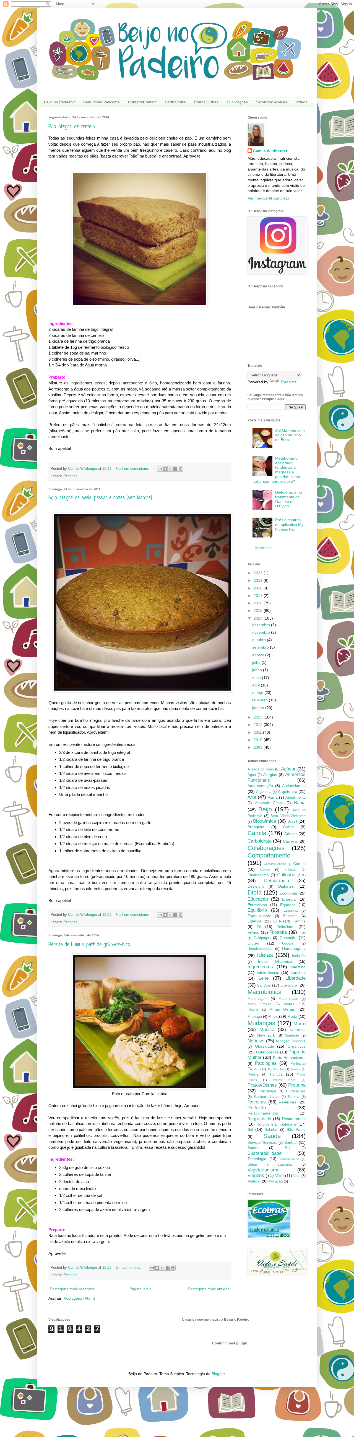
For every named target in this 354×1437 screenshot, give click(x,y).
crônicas (290, 869)
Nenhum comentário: (133, 469)
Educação (258, 899)
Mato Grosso (259, 1004)
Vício (279, 1175)
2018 (259, 588)
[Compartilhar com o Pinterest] (180, 469)
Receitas (70, 476)
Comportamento (269, 855)
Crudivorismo (258, 875)
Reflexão (257, 1107)
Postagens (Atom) (79, 1298)
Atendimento (295, 797)
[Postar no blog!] (165, 469)
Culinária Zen (291, 874)
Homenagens (294, 948)
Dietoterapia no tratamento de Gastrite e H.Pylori (288, 499)
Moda (292, 1016)
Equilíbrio (257, 910)
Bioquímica (264, 821)
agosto (258, 655)
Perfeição (298, 1064)
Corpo (265, 870)
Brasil (292, 821)
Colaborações (266, 848)
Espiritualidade (259, 916)
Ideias (265, 954)
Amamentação (260, 785)
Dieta (255, 892)
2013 (259, 717)
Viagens (256, 1175)
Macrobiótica (265, 991)
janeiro (258, 708)
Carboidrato (260, 841)
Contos (299, 863)
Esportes (290, 916)
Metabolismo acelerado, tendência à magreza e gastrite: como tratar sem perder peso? (276, 470)
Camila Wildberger (270, 151)
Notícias (256, 1040)
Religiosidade (259, 1118)
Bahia (300, 802)
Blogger (218, 1374)
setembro (261, 647)
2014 (259, 618)
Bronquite (256, 827)
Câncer (290, 834)
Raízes (293, 1097)
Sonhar (290, 1142)
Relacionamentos (263, 1113)
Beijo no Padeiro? (59, 102)
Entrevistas (257, 905)
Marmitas (263, 548)
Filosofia (278, 932)
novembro (261, 632)
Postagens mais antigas (209, 1289)
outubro (259, 640)
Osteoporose (267, 1052)
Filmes (253, 932)
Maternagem (257, 999)
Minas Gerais (282, 1009)
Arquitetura (287, 791)
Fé (259, 926)
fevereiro (260, 700)
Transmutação (289, 1159)
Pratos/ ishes (284, 1080)
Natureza (298, 1029)
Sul (287, 1148)
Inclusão (299, 956)
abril (256, 685)
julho (257, 662)
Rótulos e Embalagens (276, 1124)
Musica (266, 1029)
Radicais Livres (267, 1097)
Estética (254, 921)
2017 (259, 595)
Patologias (266, 1063)
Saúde (272, 1135)
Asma (273, 797)
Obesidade (264, 1046)
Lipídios (264, 985)
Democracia (276, 880)
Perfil (257, 1069)
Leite (264, 978)
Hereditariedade (260, 949)
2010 (259, 740)
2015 (259, 610)
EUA (277, 921)
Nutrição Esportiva (291, 1041)
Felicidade (286, 926)
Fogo (302, 932)
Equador (287, 905)
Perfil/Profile (175, 102)
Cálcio (288, 827)
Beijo (265, 809)
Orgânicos (297, 1046)
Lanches (298, 972)
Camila (257, 833)
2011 (258, 732)
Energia (289, 899)
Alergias (270, 774)
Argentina (263, 792)
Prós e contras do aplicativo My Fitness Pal (289, 524)
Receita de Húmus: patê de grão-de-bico (89, 945)
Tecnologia (257, 1159)
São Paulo (296, 1129)
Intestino (298, 967)
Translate (288, 382)
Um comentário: (129, 1268)
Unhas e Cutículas (270, 1164)
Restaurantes (294, 1118)
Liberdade (295, 978)
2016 (259, 603)
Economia (288, 893)
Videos (301, 102)
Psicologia (267, 1091)
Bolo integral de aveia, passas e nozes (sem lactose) (100, 498)
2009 (259, 747)
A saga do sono (261, 769)
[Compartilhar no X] (170, 469)
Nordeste (292, 1035)
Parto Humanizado (289, 1057)
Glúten (253, 943)
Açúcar (288, 769)
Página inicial (140, 1289)
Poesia (253, 1074)
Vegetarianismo (263, 1170)
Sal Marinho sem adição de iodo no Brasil (290, 435)
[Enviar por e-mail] (159, 469)
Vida (296, 1176)
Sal (250, 1129)
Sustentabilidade (265, 1153)
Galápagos (262, 938)
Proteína (297, 1085)
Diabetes (286, 886)
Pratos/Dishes (206, 102)
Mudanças (261, 1023)
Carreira (290, 841)
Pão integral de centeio (71, 127)
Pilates (295, 1069)
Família (299, 921)
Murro (299, 1023)
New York (266, 1035)
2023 (259, 573)
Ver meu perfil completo (268, 198)
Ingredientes (260, 966)
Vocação (276, 1181)
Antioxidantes (294, 785)
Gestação (288, 937)
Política (276, 1074)
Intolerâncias (268, 972)
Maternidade (288, 999)
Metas (288, 1004)
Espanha (290, 910)
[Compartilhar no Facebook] (175, 469)
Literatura (288, 985)
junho (257, 670)
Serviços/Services (271, 102)
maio (257, 677)
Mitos (273, 1016)
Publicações (237, 102)
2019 (259, 580)
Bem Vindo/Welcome (101, 102)
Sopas (253, 1148)
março (258, 692)
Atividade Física (269, 803)
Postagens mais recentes (72, 1289)
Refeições (287, 1102)
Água (252, 775)
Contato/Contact (142, 102)
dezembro (261, 625)
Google (287, 943)
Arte (252, 797)
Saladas (271, 1130)
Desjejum (256, 886)
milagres (253, 1009)
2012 (259, 724)
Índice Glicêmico (275, 961)
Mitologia (255, 1017)
